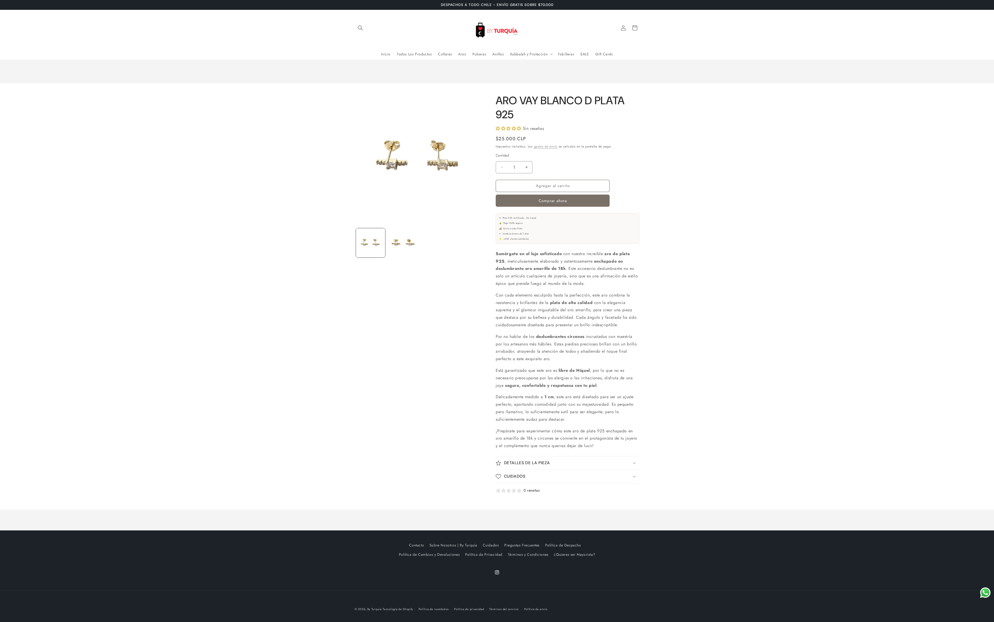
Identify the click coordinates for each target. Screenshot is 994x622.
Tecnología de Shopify (398, 609)
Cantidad (502, 155)
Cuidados (491, 545)
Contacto (416, 545)
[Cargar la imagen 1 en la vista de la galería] (370, 242)
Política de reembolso (434, 609)
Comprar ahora (553, 201)
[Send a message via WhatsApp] (985, 593)
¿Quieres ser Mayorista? (574, 554)
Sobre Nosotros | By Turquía (453, 545)
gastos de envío (546, 146)
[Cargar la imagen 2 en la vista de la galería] (402, 242)
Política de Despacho (563, 545)
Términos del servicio (504, 609)
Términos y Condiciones (528, 554)
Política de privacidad (469, 609)
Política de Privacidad (483, 554)
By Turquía (374, 609)
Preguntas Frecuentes (522, 545)
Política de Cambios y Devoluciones (429, 554)
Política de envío (535, 609)
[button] (360, 28)
